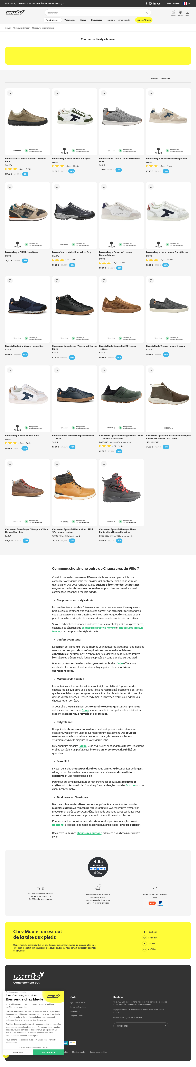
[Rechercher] (147, 12)
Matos (83, 20)
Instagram (152, 937)
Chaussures (96, 20)
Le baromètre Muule (78, 1007)
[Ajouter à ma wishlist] (10, 93)
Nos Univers (51, 20)
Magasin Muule (77, 1016)
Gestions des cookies (98, 1052)
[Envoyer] (165, 1026)
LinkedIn (151, 943)
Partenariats (75, 1011)
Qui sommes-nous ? (78, 1002)
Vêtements (69, 20)
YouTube (152, 949)
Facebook (152, 931)
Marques (111, 20)
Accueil (8, 28)
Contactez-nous (173, 3)
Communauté (124, 20)
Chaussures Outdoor (21, 28)
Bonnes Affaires (144, 20)
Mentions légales (78, 1052)
